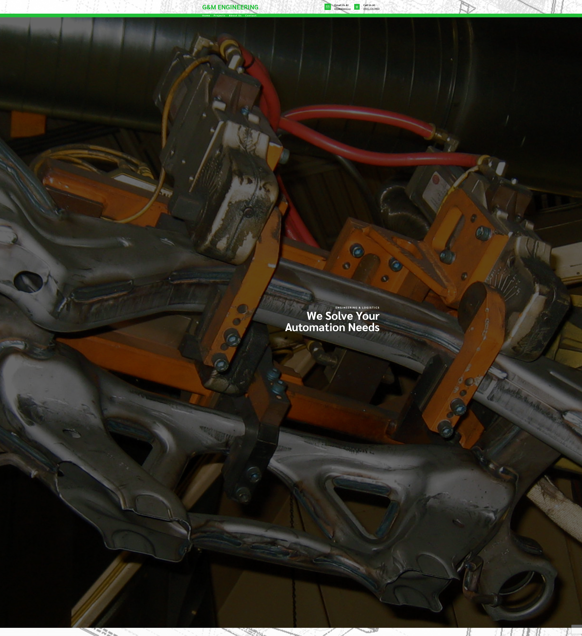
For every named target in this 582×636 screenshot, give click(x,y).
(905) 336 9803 (371, 8)
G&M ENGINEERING (230, 7)
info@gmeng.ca (342, 8)
